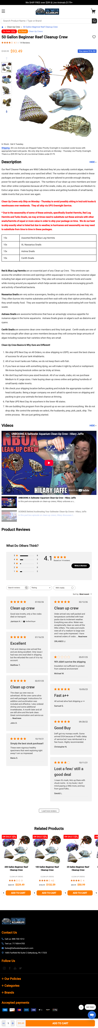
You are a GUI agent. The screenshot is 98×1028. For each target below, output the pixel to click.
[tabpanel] (16, 866)
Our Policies (12, 979)
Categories (11, 985)
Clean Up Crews (36, 31)
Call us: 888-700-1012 (14, 939)
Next (7, 111)
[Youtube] (15, 968)
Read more (82, 636)
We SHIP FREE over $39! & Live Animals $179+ (49, 2)
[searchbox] (15, 588)
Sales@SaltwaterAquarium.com (19, 948)
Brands (9, 992)
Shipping (6, 148)
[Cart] (94, 11)
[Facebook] (9, 968)
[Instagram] (4, 968)
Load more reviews (49, 811)
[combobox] (41, 588)
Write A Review (81, 566)
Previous (7, 58)
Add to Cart (60, 1023)
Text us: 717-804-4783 (15, 943)
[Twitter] (20, 968)
